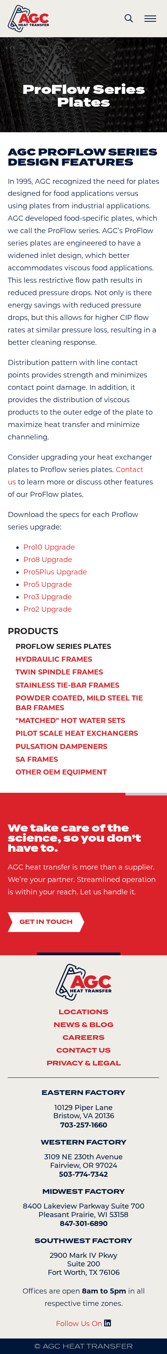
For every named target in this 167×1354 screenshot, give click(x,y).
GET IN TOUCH (46, 922)
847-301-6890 (84, 1223)
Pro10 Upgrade (49, 547)
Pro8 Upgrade (47, 559)
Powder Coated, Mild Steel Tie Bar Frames (79, 703)
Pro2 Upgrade (47, 609)
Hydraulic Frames (54, 659)
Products (33, 631)
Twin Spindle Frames (59, 672)
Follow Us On (80, 1323)
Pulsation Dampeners (61, 746)
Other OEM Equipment (61, 772)
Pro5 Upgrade (47, 584)
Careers (83, 1037)
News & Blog (83, 1025)
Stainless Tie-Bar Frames (67, 685)
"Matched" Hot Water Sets (70, 720)
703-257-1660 (83, 1125)
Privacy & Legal (84, 1063)
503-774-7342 (83, 1174)
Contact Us (83, 1050)
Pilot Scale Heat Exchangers (77, 733)
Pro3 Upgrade (47, 597)
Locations (83, 1012)
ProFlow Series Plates (63, 646)
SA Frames (37, 759)
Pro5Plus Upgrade (55, 572)
